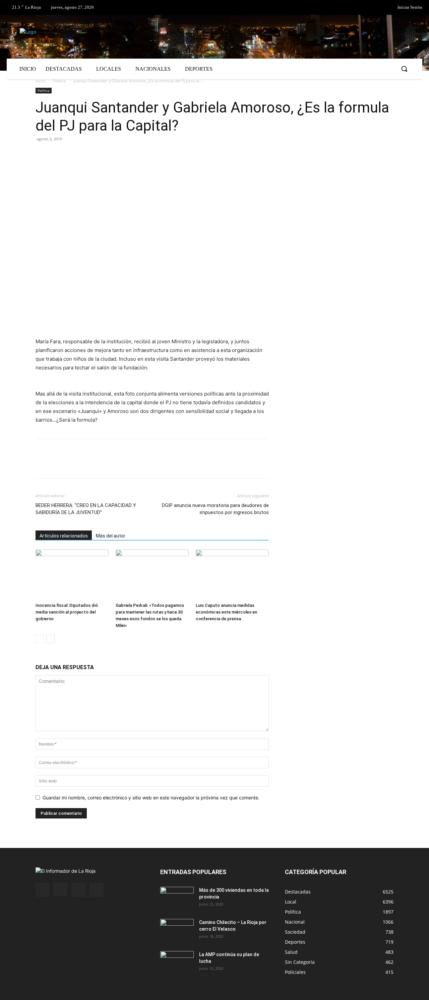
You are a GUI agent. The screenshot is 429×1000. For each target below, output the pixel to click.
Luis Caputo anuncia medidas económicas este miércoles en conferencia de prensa (226, 612)
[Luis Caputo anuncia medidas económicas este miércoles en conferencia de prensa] (232, 575)
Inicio (40, 81)
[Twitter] (374, 8)
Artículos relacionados (64, 536)
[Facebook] (360, 8)
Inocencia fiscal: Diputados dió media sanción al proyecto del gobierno (67, 612)
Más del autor (110, 536)
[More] (120, 154)
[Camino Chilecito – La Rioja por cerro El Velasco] (177, 930)
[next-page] (50, 639)
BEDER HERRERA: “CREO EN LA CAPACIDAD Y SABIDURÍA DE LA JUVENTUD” (86, 508)
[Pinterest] (73, 154)
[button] (404, 69)
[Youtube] (96, 890)
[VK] (88, 154)
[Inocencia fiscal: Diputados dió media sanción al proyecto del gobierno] (72, 575)
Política (59, 81)
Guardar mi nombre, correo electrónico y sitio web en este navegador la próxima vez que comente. (151, 797)
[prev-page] (40, 639)
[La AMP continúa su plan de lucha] (177, 963)
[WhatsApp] (104, 154)
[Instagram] (60, 889)
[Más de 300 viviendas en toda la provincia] (177, 898)
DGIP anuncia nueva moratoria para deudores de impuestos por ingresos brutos (215, 508)
